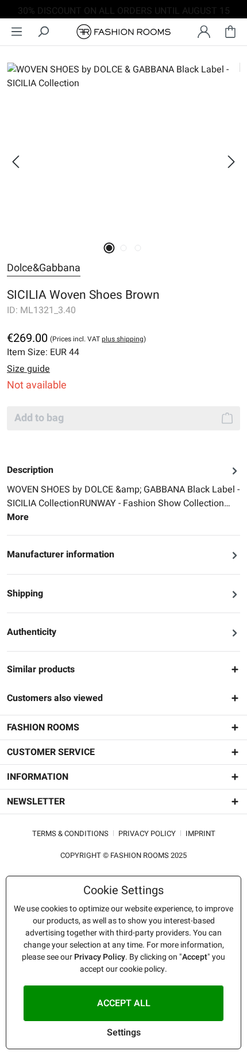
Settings (124, 1032)
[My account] (204, 32)
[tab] (123, 493)
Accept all (123, 1003)
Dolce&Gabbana (43, 268)
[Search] (43, 32)
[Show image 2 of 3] (123, 248)
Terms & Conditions (70, 833)
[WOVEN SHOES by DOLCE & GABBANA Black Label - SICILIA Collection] (123, 149)
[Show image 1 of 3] (109, 248)
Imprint (200, 833)
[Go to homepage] (123, 32)
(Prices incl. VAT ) (98, 339)
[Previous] (15, 161)
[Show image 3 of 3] (137, 248)
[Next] (231, 161)
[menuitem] (16, 32)
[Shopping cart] (230, 32)
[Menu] (16, 32)
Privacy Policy (147, 833)
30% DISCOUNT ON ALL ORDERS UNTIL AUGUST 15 (124, 11)
